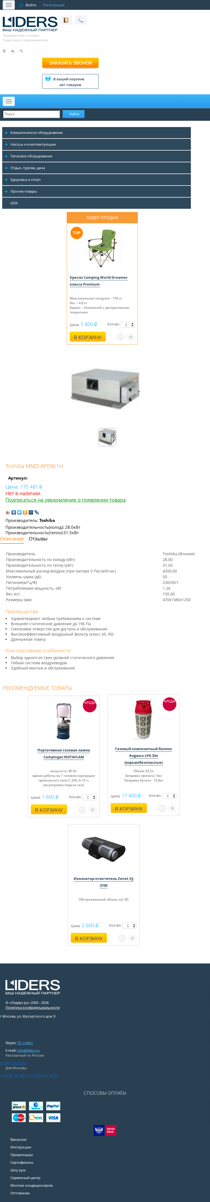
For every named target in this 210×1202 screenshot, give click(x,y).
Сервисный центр (25, 1177)
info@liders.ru (28, 1050)
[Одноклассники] (25, 512)
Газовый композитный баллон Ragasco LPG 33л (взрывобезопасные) (143, 755)
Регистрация (54, 4)
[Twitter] (19, 512)
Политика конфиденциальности (32, 1007)
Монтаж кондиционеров (31, 1185)
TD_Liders (25, 1042)
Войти (31, 4)
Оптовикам (20, 1193)
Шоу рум (18, 1170)
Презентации (21, 1154)
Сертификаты (21, 1162)
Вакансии (18, 1139)
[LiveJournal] (37, 512)
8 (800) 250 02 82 (13, 1062)
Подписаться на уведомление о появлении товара (65, 499)
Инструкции (20, 1147)
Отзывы (38, 538)
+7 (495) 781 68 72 (14, 1075)
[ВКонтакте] (14, 512)
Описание (12, 538)
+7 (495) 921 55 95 (43, 1075)
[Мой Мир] (31, 512)
